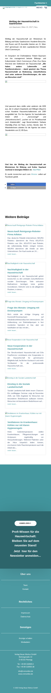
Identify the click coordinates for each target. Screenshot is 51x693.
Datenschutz (25, 617)
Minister (34, 174)
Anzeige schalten (25, 638)
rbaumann (16, 27)
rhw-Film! (36, 170)
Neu (35, 27)
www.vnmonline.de (25, 674)
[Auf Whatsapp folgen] (10, 3)
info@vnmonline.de (25, 671)
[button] (11, 184)
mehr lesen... (12, 254)
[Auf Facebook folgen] (5, 3)
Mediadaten (25, 642)
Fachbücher (40, 3)
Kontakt (25, 589)
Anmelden (24, 523)
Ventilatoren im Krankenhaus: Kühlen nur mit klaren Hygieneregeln (22, 425)
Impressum (25, 613)
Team (25, 585)
